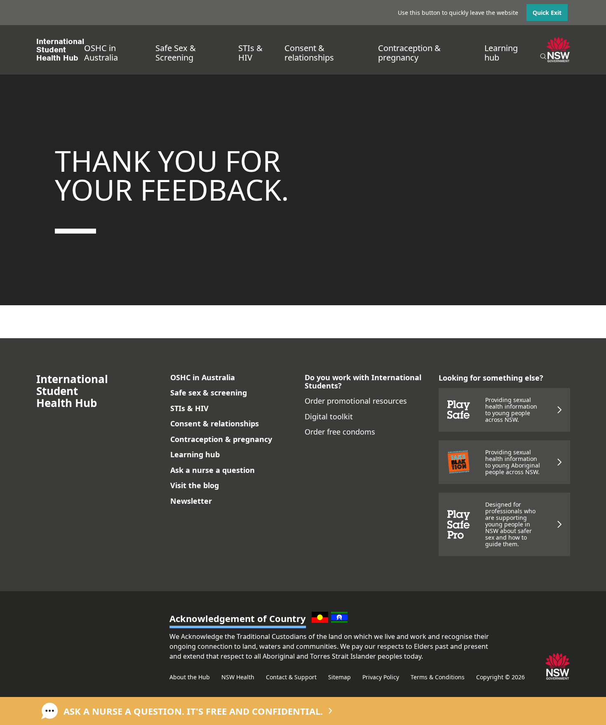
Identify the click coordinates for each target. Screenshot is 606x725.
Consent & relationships (309, 52)
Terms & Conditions (438, 677)
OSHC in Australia (101, 52)
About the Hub (189, 677)
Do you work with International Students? (363, 381)
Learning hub (501, 52)
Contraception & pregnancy (409, 52)
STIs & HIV (250, 52)
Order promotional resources (356, 401)
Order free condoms (340, 432)
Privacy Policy (380, 677)
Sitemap (339, 677)
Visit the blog (194, 485)
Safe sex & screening (208, 392)
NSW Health (237, 677)
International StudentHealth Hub (60, 49)
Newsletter (191, 501)
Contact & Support (291, 677)
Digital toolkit (329, 416)
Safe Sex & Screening (175, 52)
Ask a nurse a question (212, 470)
